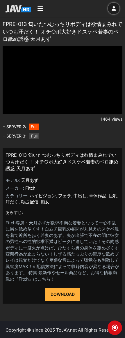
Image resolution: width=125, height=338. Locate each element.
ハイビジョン (43, 195)
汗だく (12, 202)
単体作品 (97, 195)
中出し (80, 195)
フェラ (64, 195)
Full (34, 126)
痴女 (45, 202)
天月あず (29, 180)
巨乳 (113, 195)
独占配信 (29, 202)
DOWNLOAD (63, 294)
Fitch (30, 188)
